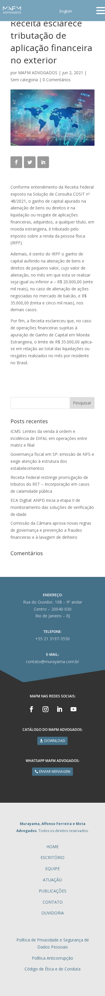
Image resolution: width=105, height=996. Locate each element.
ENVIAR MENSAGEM (54, 771)
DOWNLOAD (54, 740)
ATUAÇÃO (52, 879)
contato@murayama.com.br (52, 661)
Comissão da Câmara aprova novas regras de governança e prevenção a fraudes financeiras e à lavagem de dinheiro (50, 530)
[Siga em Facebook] (31, 709)
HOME (52, 846)
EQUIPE (52, 868)
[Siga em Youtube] (73, 709)
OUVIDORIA (52, 913)
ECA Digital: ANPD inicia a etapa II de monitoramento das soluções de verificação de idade (52, 507)
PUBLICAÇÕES (52, 891)
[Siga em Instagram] (45, 709)
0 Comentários (57, 79)
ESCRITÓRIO (52, 857)
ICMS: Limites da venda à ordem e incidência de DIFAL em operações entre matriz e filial (48, 438)
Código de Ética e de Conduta (52, 969)
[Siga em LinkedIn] (59, 709)
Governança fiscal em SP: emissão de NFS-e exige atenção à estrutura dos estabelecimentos (52, 461)
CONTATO (53, 902)
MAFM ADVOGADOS (37, 72)
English (66, 11)
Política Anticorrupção (52, 958)
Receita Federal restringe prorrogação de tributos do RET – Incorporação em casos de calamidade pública (50, 484)
